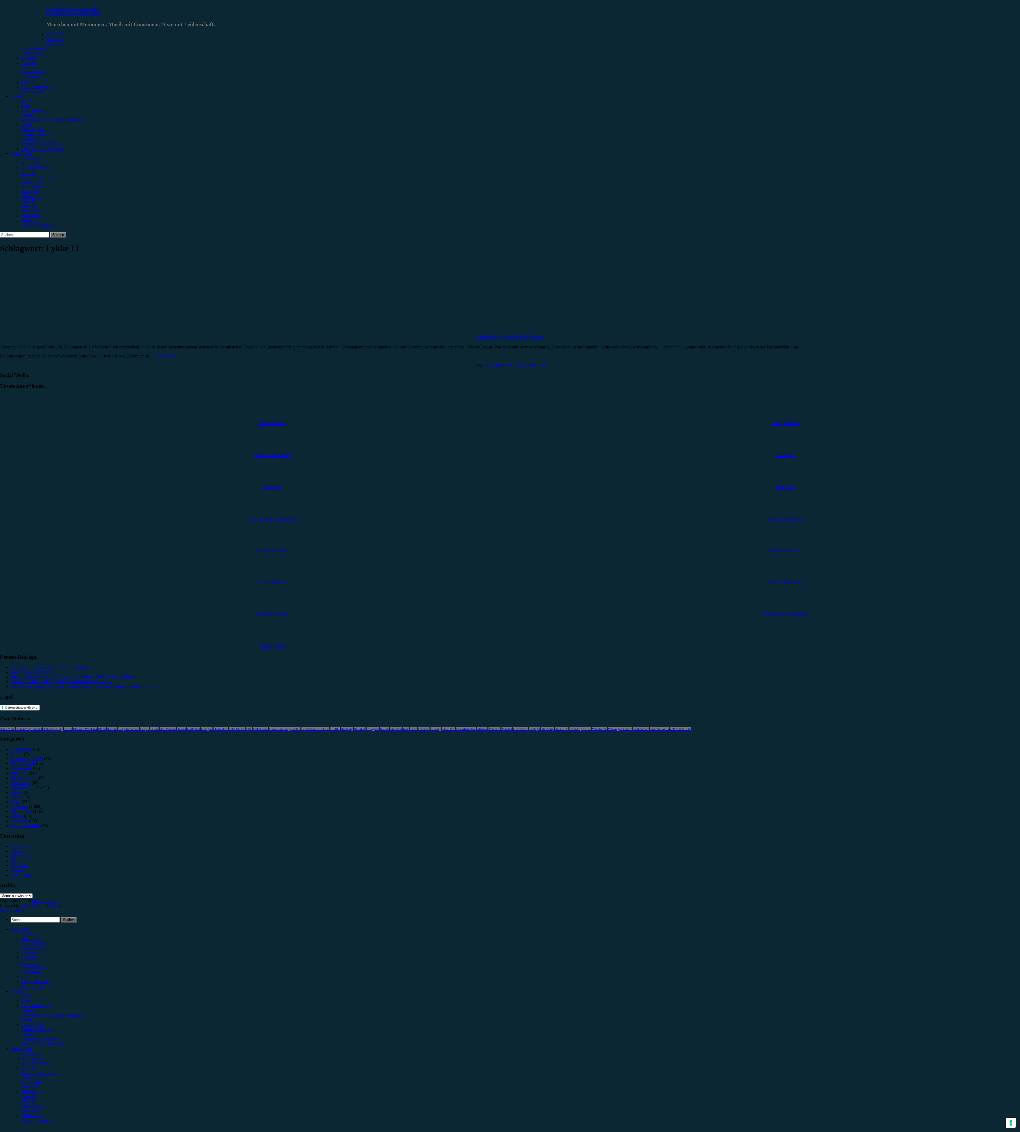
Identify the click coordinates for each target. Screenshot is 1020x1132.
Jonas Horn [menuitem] (30, 1087)
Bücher (17, 754)
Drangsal (206, 729)
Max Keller (30, 215)
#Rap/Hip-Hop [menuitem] (33, 1024)
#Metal (27, 115)
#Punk (26, 125)
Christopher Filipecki (39, 177)
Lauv (413, 729)
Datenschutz (21, 846)
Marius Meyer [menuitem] (33, 1106)
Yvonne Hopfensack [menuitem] (38, 1120)
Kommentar (31, 77)
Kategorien (55, 34)
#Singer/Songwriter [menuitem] (37, 1029)
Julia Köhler (31, 196)
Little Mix (448, 729)
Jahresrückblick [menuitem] (34, 967)
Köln (406, 729)
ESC (249, 729)
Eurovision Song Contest (284, 729)
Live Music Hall (466, 729)
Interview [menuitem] (29, 958)
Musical (482, 729)
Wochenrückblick (25, 825)
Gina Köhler (31, 187)
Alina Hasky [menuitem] (31, 1058)
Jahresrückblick (34, 72)
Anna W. (28, 172)
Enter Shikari (237, 729)
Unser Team (31, 158)
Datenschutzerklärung (21, 707)
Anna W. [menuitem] (28, 1068)
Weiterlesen (165, 356)
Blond (102, 729)
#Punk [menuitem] (26, 1020)
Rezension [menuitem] (30, 934)
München (494, 729)
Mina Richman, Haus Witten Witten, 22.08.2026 (51, 667)
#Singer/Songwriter (37, 134)
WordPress (30, 905)
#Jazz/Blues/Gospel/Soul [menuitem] (42, 1044)
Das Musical (168, 729)
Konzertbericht (33, 48)
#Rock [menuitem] (26, 996)
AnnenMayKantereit (29, 729)
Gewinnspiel (31, 67)
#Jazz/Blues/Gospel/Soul (42, 148)
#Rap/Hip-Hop (33, 129)
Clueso (154, 729)
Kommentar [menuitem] (31, 972)
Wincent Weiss (659, 729)
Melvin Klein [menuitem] (32, 1115)
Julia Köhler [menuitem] (31, 1091)
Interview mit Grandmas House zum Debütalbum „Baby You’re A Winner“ (73, 677)
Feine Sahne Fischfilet (315, 729)
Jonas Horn (30, 192)
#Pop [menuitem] (25, 1001)
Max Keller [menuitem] (30, 1111)
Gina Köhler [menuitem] (31, 1082)
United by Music (580, 729)
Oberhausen (520, 729)
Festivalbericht (33, 53)
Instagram (373, 729)
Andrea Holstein (35, 168)
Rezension (55, 38)
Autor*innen (21, 153)
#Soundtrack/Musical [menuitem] (39, 1039)
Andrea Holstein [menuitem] (35, 1063)
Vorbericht (55, 43)
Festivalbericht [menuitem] (33, 948)
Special (27, 81)
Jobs (14, 861)
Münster (507, 729)
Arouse (54, 905)
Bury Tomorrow (128, 729)
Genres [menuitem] (17, 991)
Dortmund (193, 729)
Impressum (20, 856)
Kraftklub (396, 729)
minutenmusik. (73, 10)
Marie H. (28, 206)
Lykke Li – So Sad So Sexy (510, 336)
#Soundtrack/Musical (39, 144)
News (15, 801)
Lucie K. (28, 201)
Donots (181, 729)
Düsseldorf (221, 729)
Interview (29, 62)
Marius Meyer (33, 211)
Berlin (68, 729)
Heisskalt (360, 729)
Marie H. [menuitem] (28, 1101)
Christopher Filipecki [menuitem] (39, 1072)
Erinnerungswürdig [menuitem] (37, 981)
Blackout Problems (85, 729)
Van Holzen (599, 729)
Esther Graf (260, 729)
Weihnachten (641, 729)
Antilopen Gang (53, 729)
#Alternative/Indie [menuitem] (36, 1005)
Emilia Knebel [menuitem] (33, 1077)
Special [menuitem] (27, 977)
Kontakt (17, 870)
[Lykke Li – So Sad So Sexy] (44, 321)
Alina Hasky (31, 163)
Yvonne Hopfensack (38, 225)
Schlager (534, 729)
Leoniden (424, 729)
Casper (144, 729)
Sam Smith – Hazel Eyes (31, 672)
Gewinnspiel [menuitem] (31, 962)
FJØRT (335, 729)
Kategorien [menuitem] (20, 929)
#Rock (26, 101)
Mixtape (17, 797)
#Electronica (31, 139)
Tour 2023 (561, 729)
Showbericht (31, 58)
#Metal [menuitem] (27, 1010)
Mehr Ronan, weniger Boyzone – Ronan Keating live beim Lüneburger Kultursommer (83, 686)
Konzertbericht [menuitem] (33, 943)
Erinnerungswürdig (37, 86)
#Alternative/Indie (36, 110)
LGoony (436, 729)
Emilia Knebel (33, 182)
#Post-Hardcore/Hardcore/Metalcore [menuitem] (51, 1015)
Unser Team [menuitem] (31, 1053)
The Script (547, 729)
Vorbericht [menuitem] (30, 938)
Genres (17, 96)
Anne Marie (7, 729)
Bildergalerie (32, 91)
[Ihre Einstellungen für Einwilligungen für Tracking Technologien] (1011, 1123)
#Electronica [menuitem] (31, 1034)
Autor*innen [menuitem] (21, 1048)
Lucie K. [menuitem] (28, 1096)
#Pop (25, 105)
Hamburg (347, 729)
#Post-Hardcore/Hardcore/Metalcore (51, 120)
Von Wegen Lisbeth (620, 729)
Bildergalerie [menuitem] (32, 986)
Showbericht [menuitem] (31, 953)
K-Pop (384, 729)
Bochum (112, 729)
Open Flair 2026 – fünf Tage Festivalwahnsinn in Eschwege (61, 681)
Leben (16, 792)
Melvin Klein (32, 220)
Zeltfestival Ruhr (680, 729)
